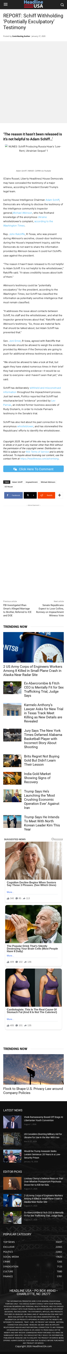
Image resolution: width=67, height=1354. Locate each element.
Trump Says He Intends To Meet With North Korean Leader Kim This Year (42, 823)
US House (9, 486)
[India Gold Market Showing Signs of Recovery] (12, 778)
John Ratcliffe (17, 234)
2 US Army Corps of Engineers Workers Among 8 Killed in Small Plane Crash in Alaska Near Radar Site (32, 671)
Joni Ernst (15, 340)
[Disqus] (33, 553)
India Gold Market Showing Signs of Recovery (37, 778)
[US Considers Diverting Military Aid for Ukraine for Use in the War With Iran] (12, 1139)
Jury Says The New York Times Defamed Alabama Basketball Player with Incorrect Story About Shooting (43, 739)
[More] (59, 495)
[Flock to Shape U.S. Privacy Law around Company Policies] (33, 1069)
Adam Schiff (52, 199)
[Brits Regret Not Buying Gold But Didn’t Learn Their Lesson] (12, 760)
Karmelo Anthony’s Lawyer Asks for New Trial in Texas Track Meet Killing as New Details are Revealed (43, 713)
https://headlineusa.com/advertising (39, 458)
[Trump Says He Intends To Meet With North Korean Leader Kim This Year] (12, 821)
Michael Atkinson (22, 212)
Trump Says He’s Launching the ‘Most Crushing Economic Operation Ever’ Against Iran (41, 799)
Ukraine (42, 217)
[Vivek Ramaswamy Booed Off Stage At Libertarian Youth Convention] (12, 1122)
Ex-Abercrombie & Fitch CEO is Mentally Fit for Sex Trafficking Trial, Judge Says (44, 689)
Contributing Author (21, 36)
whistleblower (25, 426)
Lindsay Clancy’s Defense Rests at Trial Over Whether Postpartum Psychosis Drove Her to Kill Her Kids (43, 1181)
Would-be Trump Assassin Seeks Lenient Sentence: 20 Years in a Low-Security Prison (42, 1154)
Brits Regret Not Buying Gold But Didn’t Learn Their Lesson (41, 760)
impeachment (32, 482)
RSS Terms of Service (37, 451)
